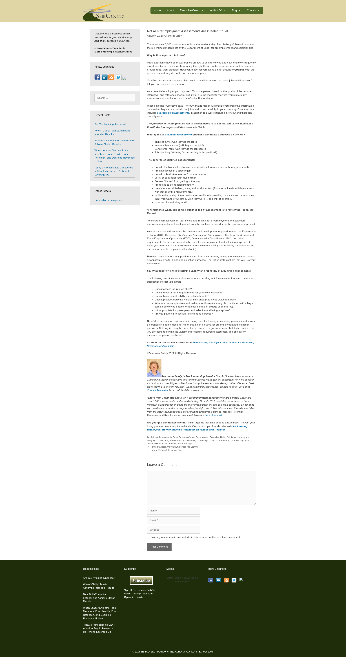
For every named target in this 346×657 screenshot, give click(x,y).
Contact (251, 10)
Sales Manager (185, 443)
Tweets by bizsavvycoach (108, 200)
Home (157, 10)
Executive (214, 437)
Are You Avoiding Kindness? (110, 124)
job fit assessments (186, 440)
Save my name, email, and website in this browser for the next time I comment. (196, 537)
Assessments (165, 437)
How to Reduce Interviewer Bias (166, 450)
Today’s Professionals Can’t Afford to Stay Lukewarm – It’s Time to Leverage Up (113, 171)
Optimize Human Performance (162, 443)
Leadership (202, 440)
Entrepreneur (202, 437)
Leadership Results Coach (222, 440)
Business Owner (187, 437)
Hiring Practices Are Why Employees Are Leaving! (175, 447)
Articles (154, 437)
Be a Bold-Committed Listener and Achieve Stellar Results (99, 598)
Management (242, 440)
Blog (234, 10)
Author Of (215, 10)
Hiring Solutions (228, 437)
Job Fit (172, 440)
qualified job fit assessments (173, 112)
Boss (175, 437)
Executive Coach (190, 10)
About (170, 10)
